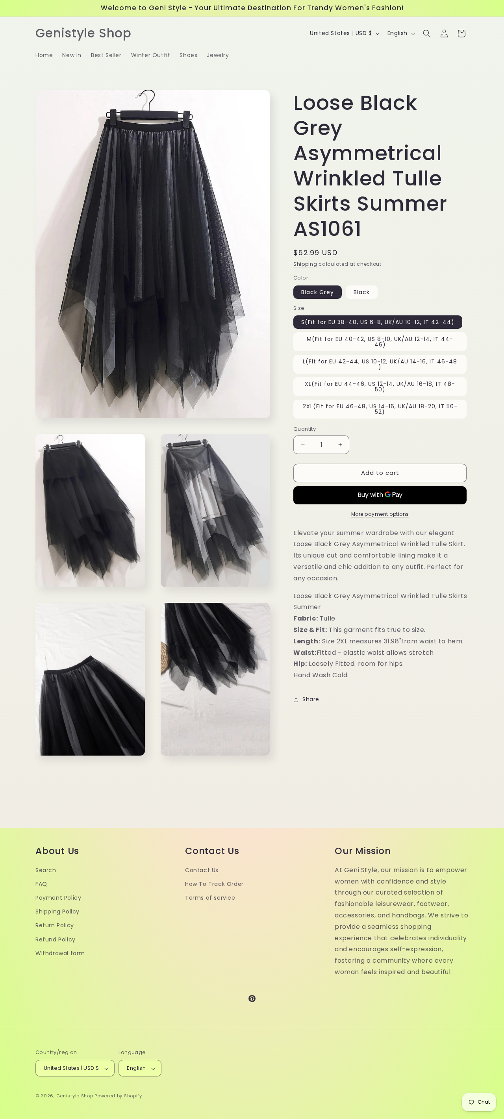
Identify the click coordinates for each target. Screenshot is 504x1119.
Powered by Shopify (118, 1096)
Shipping (305, 264)
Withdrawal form (60, 953)
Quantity (304, 429)
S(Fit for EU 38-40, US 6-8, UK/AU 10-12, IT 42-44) (377, 322)
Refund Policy (55, 939)
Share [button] (310, 699)
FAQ (41, 884)
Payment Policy (58, 898)
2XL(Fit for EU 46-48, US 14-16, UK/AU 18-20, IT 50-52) (380, 409)
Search (45, 870)
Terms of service (210, 898)
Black (362, 292)
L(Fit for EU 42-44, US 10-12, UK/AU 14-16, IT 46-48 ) (380, 364)
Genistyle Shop (74, 1096)
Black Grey (317, 292)
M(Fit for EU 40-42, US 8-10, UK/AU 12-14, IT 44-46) (380, 341)
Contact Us (202, 870)
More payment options (380, 514)
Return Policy (54, 926)
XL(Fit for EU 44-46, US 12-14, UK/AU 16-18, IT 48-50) (380, 386)
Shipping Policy (57, 912)
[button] (426, 33)
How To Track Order (214, 884)
